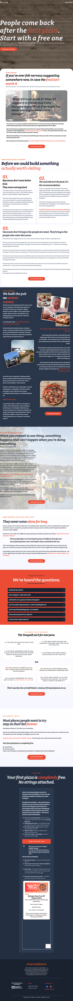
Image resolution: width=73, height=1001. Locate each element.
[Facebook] (47, 987)
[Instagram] (51, 987)
